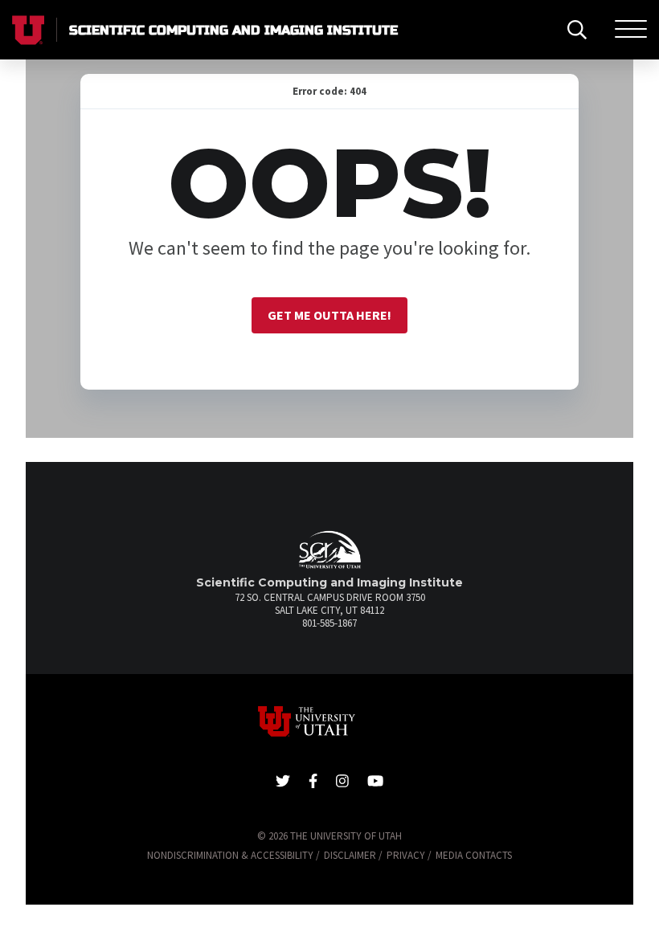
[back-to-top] (638, 916)
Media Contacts (474, 855)
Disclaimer (350, 855)
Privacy (406, 855)
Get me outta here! (329, 315)
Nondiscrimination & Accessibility (230, 855)
